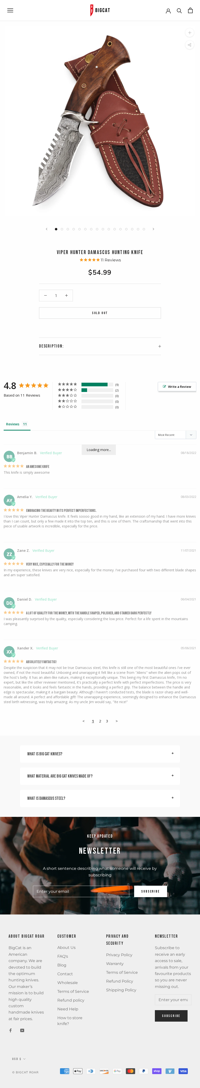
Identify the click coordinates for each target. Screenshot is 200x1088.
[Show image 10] (109, 229)
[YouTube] (22, 1030)
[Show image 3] (68, 229)
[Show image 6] (85, 229)
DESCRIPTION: (51, 346)
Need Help (67, 1009)
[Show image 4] (73, 229)
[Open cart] (190, 10)
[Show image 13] (126, 229)
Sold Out (100, 313)
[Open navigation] (10, 10)
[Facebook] (10, 1030)
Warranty (115, 963)
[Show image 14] (132, 229)
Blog (61, 965)
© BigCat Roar (25, 1072)
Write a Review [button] (179, 386)
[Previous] (46, 229)
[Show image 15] (138, 229)
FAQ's (62, 956)
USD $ (16, 1059)
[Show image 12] (120, 229)
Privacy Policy (119, 955)
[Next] (153, 229)
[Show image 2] (62, 229)
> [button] (117, 720)
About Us (66, 947)
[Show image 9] (103, 229)
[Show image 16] (144, 229)
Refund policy (70, 1000)
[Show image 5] (79, 229)
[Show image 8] (97, 229)
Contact (65, 974)
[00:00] (100, 121)
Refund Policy (119, 981)
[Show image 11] (114, 229)
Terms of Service (73, 991)
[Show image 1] (56, 229)
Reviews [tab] (12, 424)
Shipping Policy (121, 990)
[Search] (179, 10)
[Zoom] (189, 32)
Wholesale (67, 982)
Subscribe (150, 891)
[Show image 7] (91, 229)
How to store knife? (69, 1021)
